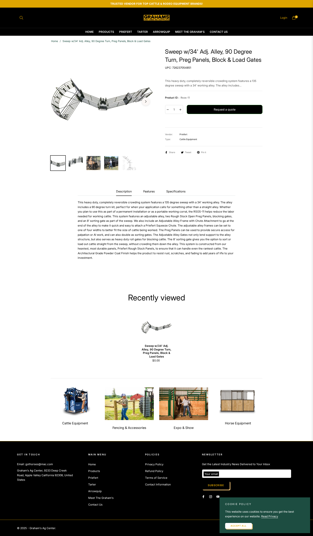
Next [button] (146, 101)
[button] (21, 18)
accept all (239, 525)
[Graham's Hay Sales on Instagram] (210, 496)
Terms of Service (156, 477)
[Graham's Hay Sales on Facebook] (203, 496)
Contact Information (158, 484)
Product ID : (177, 97)
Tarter (92, 484)
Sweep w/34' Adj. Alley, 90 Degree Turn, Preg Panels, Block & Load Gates (156, 351)
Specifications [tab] (175, 191)
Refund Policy (154, 471)
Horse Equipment (238, 423)
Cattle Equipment (75, 423)
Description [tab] (124, 191)
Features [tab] (149, 191)
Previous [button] (58, 101)
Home (54, 41)
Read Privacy (269, 516)
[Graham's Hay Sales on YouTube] (217, 496)
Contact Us (95, 504)
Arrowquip (95, 491)
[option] (102, 99)
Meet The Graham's (101, 498)
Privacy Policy (154, 464)
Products (94, 471)
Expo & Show (184, 428)
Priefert (93, 477)
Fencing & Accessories (129, 428)
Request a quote (224, 109)
